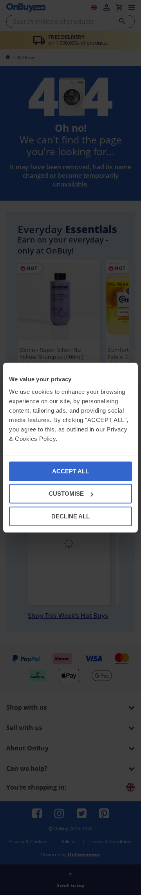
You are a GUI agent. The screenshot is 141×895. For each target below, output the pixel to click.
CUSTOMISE (66, 493)
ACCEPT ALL (70, 470)
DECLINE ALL (70, 516)
